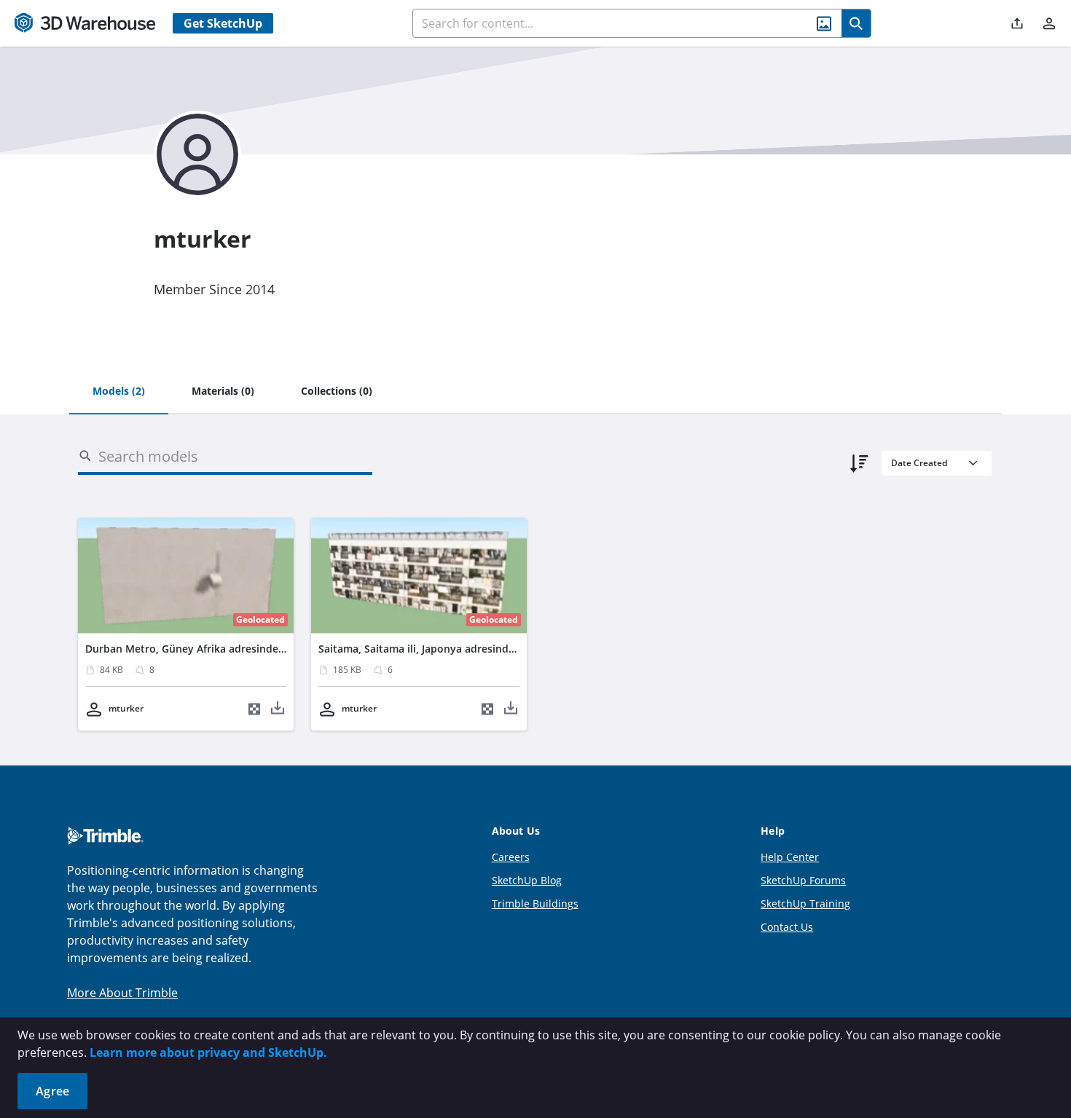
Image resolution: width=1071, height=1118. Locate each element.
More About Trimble (122, 993)
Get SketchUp (223, 23)
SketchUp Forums (803, 880)
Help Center (790, 857)
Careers (511, 857)
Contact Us (787, 927)
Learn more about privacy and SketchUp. (208, 1052)
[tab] (118, 391)
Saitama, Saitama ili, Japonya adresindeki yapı (432, 649)
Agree (52, 1091)
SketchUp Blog (527, 880)
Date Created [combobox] (919, 463)
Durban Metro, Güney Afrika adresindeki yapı (198, 649)
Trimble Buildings (535, 903)
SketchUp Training (805, 903)
